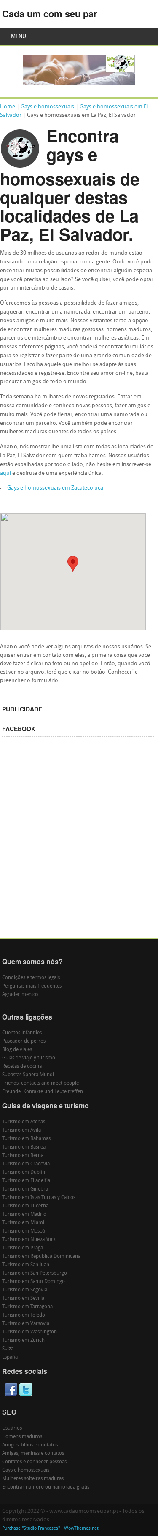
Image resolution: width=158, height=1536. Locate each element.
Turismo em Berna (22, 1155)
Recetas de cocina (22, 1066)
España (10, 1357)
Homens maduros (22, 1436)
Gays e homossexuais (47, 107)
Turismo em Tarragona (27, 1306)
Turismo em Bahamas (26, 1138)
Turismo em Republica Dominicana (41, 1256)
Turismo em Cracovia (26, 1164)
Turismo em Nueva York (29, 1239)
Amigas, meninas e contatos (33, 1453)
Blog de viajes (17, 1049)
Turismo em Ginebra (25, 1189)
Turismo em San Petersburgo (34, 1273)
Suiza (7, 1349)
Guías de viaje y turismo (28, 1058)
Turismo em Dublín (23, 1172)
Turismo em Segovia (24, 1290)
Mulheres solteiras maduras (33, 1478)
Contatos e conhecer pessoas (34, 1462)
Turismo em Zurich (23, 1340)
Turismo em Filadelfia (26, 1180)
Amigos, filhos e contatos (30, 1445)
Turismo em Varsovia (25, 1323)
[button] (73, 564)
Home (7, 107)
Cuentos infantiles (22, 1032)
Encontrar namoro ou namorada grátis (45, 1487)
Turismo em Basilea (24, 1147)
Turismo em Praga (22, 1248)
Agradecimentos (20, 994)
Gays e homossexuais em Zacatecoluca (55, 488)
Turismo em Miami (23, 1222)
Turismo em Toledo (23, 1315)
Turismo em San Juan (25, 1264)
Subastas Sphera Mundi (28, 1075)
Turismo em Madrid (24, 1214)
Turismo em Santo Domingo (33, 1281)
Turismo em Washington (29, 1332)
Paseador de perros (24, 1041)
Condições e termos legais (31, 977)
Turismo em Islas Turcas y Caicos (38, 1197)
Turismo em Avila (21, 1130)
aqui (5, 473)
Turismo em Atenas (23, 1122)
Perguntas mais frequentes (32, 986)
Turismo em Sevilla (23, 1298)
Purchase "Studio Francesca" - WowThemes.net (50, 1528)
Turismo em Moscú (23, 1231)
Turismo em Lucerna (25, 1206)
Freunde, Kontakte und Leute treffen (42, 1091)
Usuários (12, 1428)
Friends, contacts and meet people (40, 1083)
